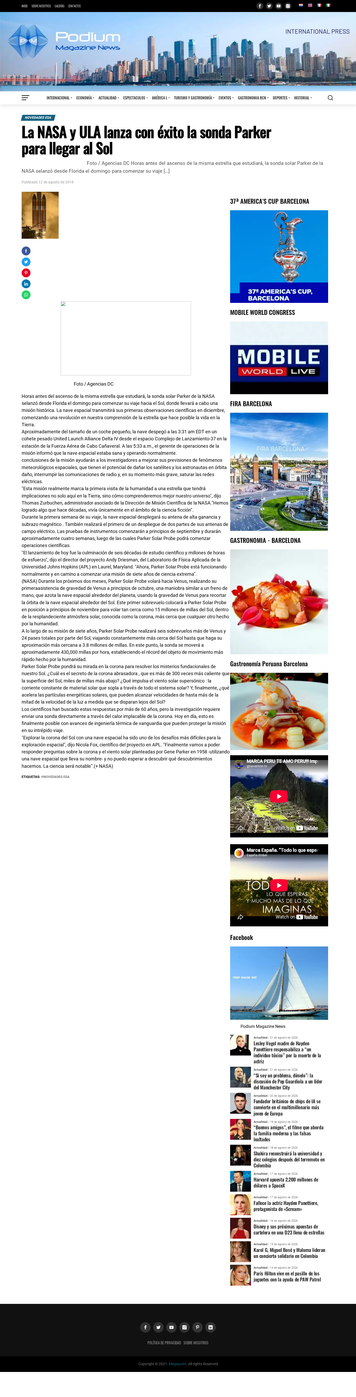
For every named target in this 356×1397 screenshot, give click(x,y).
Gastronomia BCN (252, 97)
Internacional (58, 97)
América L (159, 97)
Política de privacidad (164, 1342)
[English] (310, 5)
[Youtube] (278, 6)
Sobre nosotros (41, 6)
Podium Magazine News (263, 1026)
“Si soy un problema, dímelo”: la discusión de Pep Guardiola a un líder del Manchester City (288, 1081)
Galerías (59, 6)
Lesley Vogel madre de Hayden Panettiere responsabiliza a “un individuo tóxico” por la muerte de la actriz (287, 1052)
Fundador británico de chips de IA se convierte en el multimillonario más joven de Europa (287, 1107)
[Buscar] (330, 97)
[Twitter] (269, 6)
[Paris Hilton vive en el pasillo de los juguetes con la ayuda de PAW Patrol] (240, 1275)
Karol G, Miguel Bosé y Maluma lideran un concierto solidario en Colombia (289, 1253)
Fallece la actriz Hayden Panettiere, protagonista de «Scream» (286, 1206)
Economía (84, 97)
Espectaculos (134, 97)
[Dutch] (300, 5)
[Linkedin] (210, 1327)
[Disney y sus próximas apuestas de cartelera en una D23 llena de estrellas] (240, 1228)
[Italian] (328, 5)
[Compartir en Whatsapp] (26, 294)
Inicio (25, 6)
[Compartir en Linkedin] (26, 283)
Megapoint (177, 1364)
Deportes (280, 97)
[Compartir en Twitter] (26, 261)
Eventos (225, 97)
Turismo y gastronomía (193, 97)
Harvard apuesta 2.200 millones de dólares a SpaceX (286, 1182)
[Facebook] (259, 6)
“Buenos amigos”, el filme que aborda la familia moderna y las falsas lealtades (288, 1133)
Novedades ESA (38, 117)
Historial (301, 97)
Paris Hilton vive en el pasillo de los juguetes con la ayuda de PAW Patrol (287, 1276)
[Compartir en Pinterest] (26, 272)
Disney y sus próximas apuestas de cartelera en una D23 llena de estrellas (289, 1229)
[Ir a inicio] (178, 51)
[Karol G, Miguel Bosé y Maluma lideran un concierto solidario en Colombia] (240, 1251)
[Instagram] (288, 6)
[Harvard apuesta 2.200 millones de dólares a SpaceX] (240, 1181)
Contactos (74, 6)
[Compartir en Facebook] (26, 251)
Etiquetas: (31, 777)
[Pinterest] (197, 1327)
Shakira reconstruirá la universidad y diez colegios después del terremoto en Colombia (289, 1159)
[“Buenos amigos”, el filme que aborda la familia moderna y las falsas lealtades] (240, 1128)
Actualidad (107, 97)
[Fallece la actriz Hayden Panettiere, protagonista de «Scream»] (240, 1204)
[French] (319, 5)
